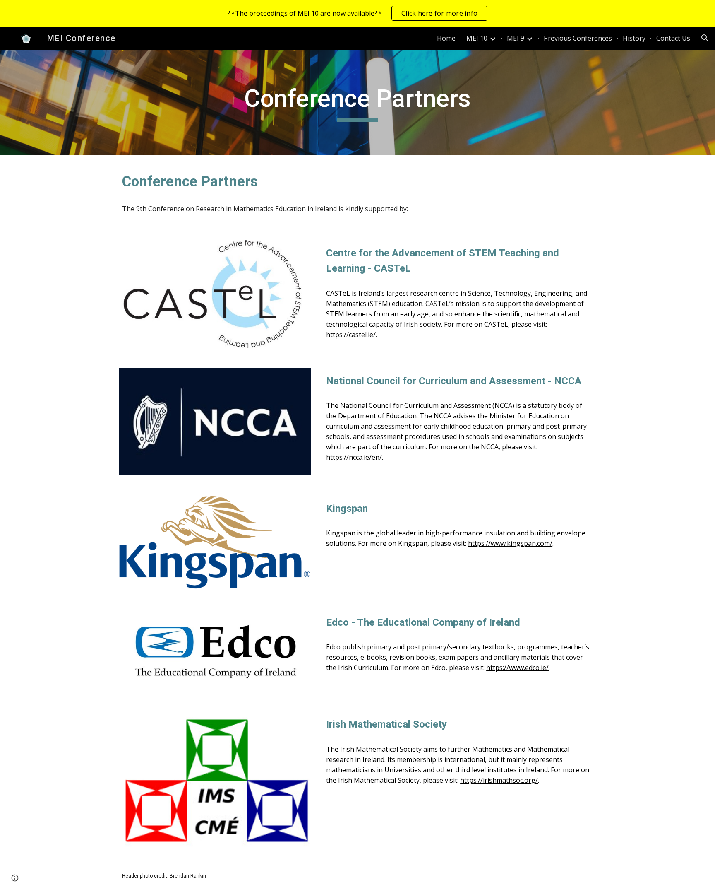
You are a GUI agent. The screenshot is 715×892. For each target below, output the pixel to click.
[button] (705, 38)
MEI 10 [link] (476, 38)
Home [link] (446, 38)
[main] (357, 102)
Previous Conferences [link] (578, 38)
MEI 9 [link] (515, 38)
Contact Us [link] (673, 38)
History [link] (634, 38)
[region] (357, 13)
